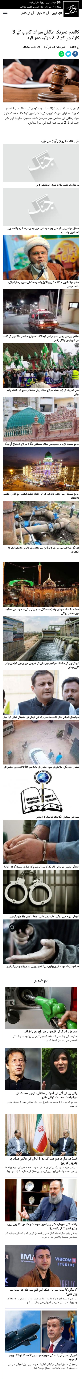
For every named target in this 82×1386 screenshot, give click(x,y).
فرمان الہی (51, 3)
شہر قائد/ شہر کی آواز (54, 47)
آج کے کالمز (28, 13)
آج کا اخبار (43, 13)
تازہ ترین (57, 13)
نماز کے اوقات (33, 3)
